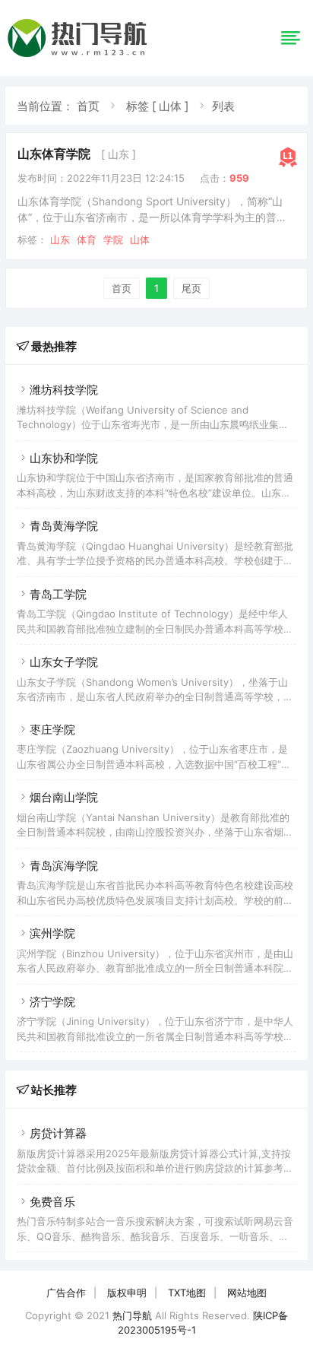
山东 (60, 239)
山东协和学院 (64, 458)
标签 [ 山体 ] (157, 106)
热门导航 (132, 1315)
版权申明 (127, 1292)
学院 (113, 239)
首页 (88, 106)
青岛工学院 (58, 594)
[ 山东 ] (118, 154)
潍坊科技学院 (64, 389)
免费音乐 (52, 1201)
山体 (140, 239)
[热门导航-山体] (79, 56)
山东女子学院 (64, 662)
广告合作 (66, 1292)
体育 (86, 239)
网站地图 (247, 1292)
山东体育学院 (53, 153)
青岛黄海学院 (64, 526)
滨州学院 (52, 933)
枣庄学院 (52, 729)
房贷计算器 (58, 1133)
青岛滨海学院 (64, 865)
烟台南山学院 (64, 797)
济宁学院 (52, 1002)
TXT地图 (187, 1292)
